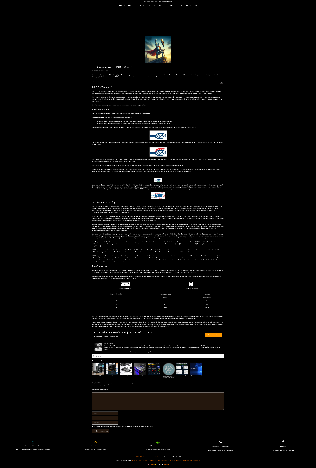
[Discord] (96, 356)
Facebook (283, 446)
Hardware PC (97, 382)
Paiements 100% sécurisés (33, 446)
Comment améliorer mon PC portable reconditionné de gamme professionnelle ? (114, 384)
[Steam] (100, 356)
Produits (142, 5)
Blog (181, 5)
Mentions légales (136, 460)
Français (166, 464)
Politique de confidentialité (150, 460)
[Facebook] (103, 356)
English (152, 464)
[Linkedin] (98, 356)
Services (151, 5)
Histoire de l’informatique (100, 385)
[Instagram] (94, 356)
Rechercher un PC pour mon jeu (191, 460)
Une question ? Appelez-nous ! (221, 446)
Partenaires (179, 460)
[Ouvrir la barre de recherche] (196, 5)
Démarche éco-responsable (158, 446)
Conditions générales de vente (166, 460)
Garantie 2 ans (95, 446)
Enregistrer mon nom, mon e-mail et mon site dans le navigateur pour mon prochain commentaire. (123, 426)
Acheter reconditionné (213, 335)
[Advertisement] (158, 20)
